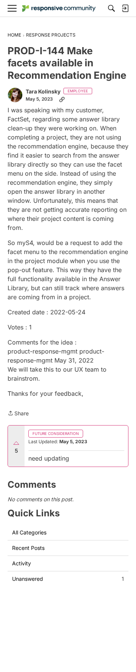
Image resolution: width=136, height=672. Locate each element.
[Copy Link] (61, 99)
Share (18, 414)
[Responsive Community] (59, 8)
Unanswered (68, 579)
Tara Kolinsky (43, 91)
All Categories (29, 532)
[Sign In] (125, 8)
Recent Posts (28, 548)
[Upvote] (16, 443)
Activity (21, 563)
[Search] (111, 8)
